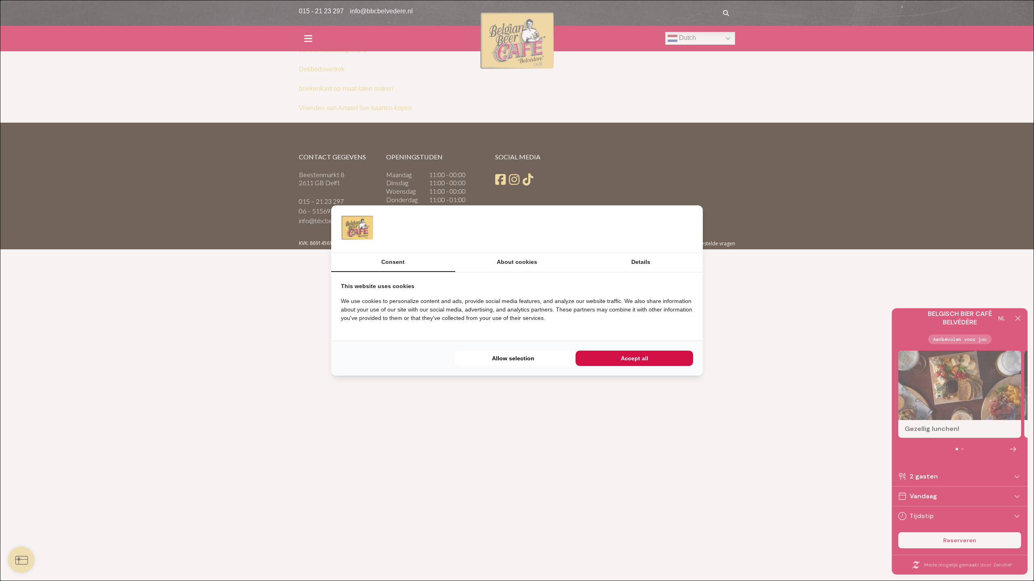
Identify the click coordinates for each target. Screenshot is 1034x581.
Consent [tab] (393, 262)
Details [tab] (640, 262)
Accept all (634, 358)
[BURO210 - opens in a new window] (663, 229)
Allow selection (513, 358)
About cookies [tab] (517, 262)
